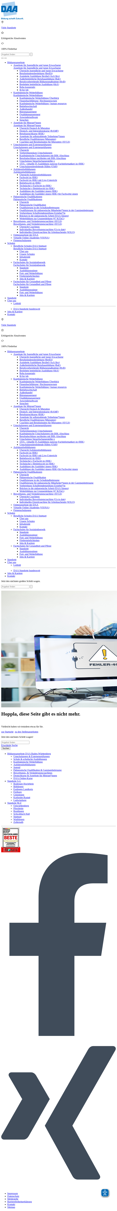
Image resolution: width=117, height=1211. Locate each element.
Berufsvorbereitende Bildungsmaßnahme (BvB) (43, 81)
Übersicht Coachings (30, 226)
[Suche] (2, 58)
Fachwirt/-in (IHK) (29, 177)
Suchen (5, 748)
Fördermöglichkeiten (29, 276)
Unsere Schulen (27, 254)
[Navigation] (5, 58)
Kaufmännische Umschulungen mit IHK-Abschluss (44, 155)
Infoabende (25, 257)
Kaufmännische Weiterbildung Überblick (39, 98)
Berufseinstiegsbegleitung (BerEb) (36, 73)
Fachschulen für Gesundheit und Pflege (32, 281)
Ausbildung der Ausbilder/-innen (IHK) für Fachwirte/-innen (49, 194)
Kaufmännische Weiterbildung (28, 92)
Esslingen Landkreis (23, 789)
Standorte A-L (14, 781)
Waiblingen (18, 819)
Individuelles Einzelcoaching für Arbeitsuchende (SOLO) (47, 232)
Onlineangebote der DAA (25, 235)
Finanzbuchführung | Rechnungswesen (38, 100)
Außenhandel (26, 109)
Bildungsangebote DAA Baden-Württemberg (29, 753)
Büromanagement (28, 111)
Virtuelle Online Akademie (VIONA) (31, 237)
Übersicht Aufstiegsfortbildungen (35, 174)
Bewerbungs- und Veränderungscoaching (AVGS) (37, 221)
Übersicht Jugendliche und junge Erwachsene (41, 70)
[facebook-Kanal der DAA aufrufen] (58, 1035)
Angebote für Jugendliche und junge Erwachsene (37, 65)
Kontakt (23, 259)
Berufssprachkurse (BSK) (32, 133)
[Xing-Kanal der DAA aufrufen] (58, 1188)
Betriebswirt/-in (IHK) (30, 183)
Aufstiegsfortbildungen (24, 169)
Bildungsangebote (16, 62)
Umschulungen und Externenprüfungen (32, 144)
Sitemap (11, 1207)
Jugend (16, 767)
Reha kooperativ (27, 87)
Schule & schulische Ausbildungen (30, 759)
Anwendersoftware (29, 117)
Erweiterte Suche (9, 745)
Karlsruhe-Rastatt (21, 797)
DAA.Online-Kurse (23, 778)
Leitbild (17, 303)
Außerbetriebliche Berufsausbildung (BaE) (40, 79)
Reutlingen (18, 811)
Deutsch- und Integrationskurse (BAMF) (39, 131)
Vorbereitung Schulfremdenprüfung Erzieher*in (42, 213)
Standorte (24, 268)
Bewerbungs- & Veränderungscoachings (32, 773)
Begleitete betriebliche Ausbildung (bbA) (39, 84)
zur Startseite (7, 731)
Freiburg (17, 792)
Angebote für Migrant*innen (27, 122)
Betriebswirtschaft (28, 106)
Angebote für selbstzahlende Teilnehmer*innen (42, 136)
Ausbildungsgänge (28, 270)
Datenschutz (13, 1196)
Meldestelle (12, 1199)
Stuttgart (17, 816)
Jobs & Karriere (27, 278)
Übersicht (24, 150)
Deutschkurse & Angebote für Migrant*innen (35, 775)
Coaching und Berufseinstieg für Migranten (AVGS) (45, 142)
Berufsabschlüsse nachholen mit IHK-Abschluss (43, 158)
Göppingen (18, 794)
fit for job (24, 90)
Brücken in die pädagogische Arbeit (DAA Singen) (44, 215)
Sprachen (24, 120)
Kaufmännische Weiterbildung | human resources (43, 103)
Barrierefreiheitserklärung (19, 1201)
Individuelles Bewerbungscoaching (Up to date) (43, 229)
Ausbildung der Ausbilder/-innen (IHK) (39, 191)
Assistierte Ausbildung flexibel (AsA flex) (40, 76)
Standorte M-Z (14, 803)
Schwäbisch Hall (21, 814)
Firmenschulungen (22, 240)
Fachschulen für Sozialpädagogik (29, 262)
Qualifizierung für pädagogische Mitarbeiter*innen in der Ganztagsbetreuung (56, 210)
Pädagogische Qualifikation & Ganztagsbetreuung (37, 770)
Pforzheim (18, 808)
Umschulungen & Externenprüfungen (31, 756)
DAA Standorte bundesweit (26, 309)
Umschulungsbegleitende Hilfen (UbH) (38, 166)
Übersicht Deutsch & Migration (35, 128)
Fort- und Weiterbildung (31, 273)
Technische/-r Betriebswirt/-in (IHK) (37, 188)
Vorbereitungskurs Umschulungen (36, 153)
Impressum (12, 1193)
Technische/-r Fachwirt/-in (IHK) (35, 185)
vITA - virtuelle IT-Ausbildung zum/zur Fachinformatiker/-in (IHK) (52, 163)
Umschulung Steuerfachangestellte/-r (37, 161)
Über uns (24, 251)
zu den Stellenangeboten (26, 731)
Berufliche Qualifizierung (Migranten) (38, 139)
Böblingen (18, 786)
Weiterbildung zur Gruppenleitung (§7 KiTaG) (42, 218)
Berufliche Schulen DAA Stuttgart (29, 246)
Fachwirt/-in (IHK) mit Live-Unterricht (38, 180)
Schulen (11, 243)
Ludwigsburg (19, 800)
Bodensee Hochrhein (23, 783)
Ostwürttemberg (21, 805)
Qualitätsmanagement (30, 114)
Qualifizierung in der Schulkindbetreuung (39, 207)
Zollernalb (18, 822)
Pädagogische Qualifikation (33, 205)
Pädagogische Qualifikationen (27, 196)
